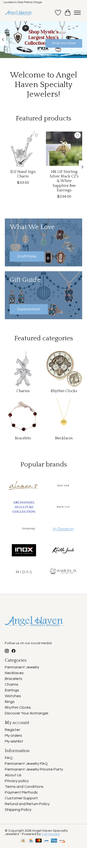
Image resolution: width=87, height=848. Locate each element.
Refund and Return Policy (27, 804)
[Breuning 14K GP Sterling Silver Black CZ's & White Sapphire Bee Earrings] (64, 149)
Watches (13, 696)
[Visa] (46, 841)
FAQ (9, 758)
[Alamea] (24, 486)
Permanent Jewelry (22, 667)
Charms (23, 391)
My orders (13, 735)
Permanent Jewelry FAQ (26, 764)
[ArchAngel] (24, 507)
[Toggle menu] (77, 13)
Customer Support (21, 798)
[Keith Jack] (63, 550)
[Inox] (24, 550)
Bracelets (23, 438)
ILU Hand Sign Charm (23, 174)
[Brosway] (29, 529)
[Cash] (23, 841)
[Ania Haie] (63, 486)
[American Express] (54, 841)
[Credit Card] (31, 841)
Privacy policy (17, 781)
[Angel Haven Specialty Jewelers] (18, 12)
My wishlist (14, 741)
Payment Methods (21, 792)
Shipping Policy (18, 810)
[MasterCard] (39, 841)
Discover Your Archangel (26, 713)
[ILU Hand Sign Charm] (23, 149)
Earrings (12, 690)
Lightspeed (51, 834)
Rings (9, 702)
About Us (13, 775)
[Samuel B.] (63, 572)
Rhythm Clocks (64, 391)
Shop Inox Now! (64, 43)
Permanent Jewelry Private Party (34, 769)
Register (12, 730)
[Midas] (24, 572)
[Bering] (63, 507)
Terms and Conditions (24, 787)
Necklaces (64, 438)
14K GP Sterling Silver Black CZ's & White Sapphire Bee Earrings (64, 181)
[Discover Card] (62, 841)
